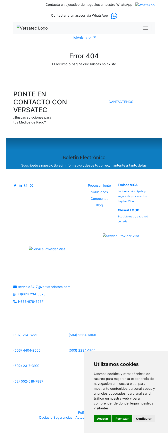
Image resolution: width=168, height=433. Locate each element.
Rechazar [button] (122, 418)
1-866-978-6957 (30, 301)
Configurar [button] (144, 418)
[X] (31, 185)
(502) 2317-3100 (26, 366)
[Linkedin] (21, 185)
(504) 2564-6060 (82, 335)
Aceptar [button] (102, 418)
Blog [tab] (99, 205)
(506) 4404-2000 (27, 350)
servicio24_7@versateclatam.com (44, 287)
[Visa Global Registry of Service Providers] (121, 233)
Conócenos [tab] (99, 199)
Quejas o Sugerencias (56, 417)
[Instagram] (26, 185)
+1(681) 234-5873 (30, 294)
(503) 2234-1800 (82, 350)
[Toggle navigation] (145, 28)
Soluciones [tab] (99, 192)
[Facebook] (15, 185)
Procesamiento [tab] (99, 185)
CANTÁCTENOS (121, 102)
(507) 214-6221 (25, 335)
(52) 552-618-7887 (28, 381)
